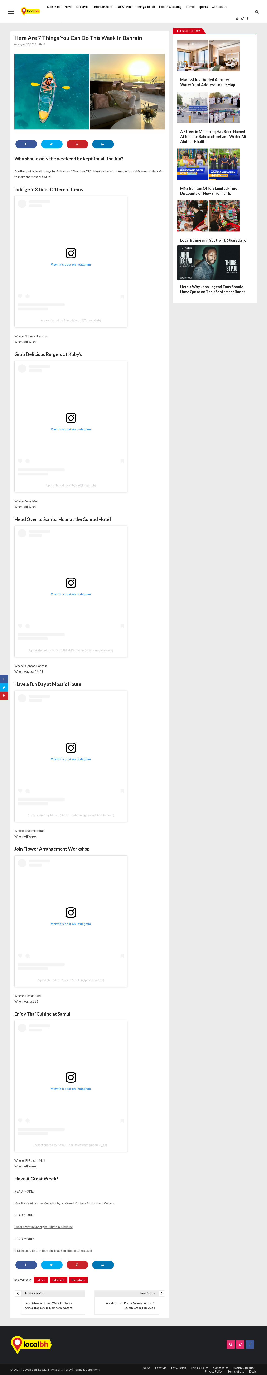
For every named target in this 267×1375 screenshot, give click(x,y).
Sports (203, 7)
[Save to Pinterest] (77, 144)
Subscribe (53, 7)
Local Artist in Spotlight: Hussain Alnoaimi (43, 1227)
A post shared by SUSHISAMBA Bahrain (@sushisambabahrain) (71, 650)
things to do (78, 1280)
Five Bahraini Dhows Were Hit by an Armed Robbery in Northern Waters (64, 1203)
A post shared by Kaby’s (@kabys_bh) (71, 485)
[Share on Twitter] (52, 144)
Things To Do (145, 7)
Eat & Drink (124, 7)
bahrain (41, 1280)
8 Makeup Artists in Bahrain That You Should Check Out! (53, 1250)
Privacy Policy (214, 1371)
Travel (190, 7)
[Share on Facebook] (26, 144)
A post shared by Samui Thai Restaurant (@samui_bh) (71, 1145)
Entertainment (102, 7)
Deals (253, 1371)
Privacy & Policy (61, 1369)
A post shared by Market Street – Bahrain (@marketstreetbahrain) (70, 815)
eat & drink (59, 1280)
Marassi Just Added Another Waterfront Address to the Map (207, 82)
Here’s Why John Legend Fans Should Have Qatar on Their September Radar (212, 289)
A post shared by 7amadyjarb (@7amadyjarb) (71, 320)
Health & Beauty (170, 7)
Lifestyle (82, 7)
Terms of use (235, 1371)
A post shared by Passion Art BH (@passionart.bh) (71, 980)
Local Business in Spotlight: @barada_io (213, 240)
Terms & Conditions (87, 1369)
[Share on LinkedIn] (103, 144)
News (68, 7)
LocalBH (43, 1369)
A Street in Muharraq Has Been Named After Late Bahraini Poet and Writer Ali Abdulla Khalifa (213, 136)
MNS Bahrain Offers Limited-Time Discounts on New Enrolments (208, 191)
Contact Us (219, 7)
